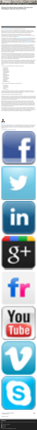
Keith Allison (7, 27)
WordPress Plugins (10, 428)
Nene (4, 26)
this (3, 64)
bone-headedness (28, 42)
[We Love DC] (19, 1)
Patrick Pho (3, 123)
